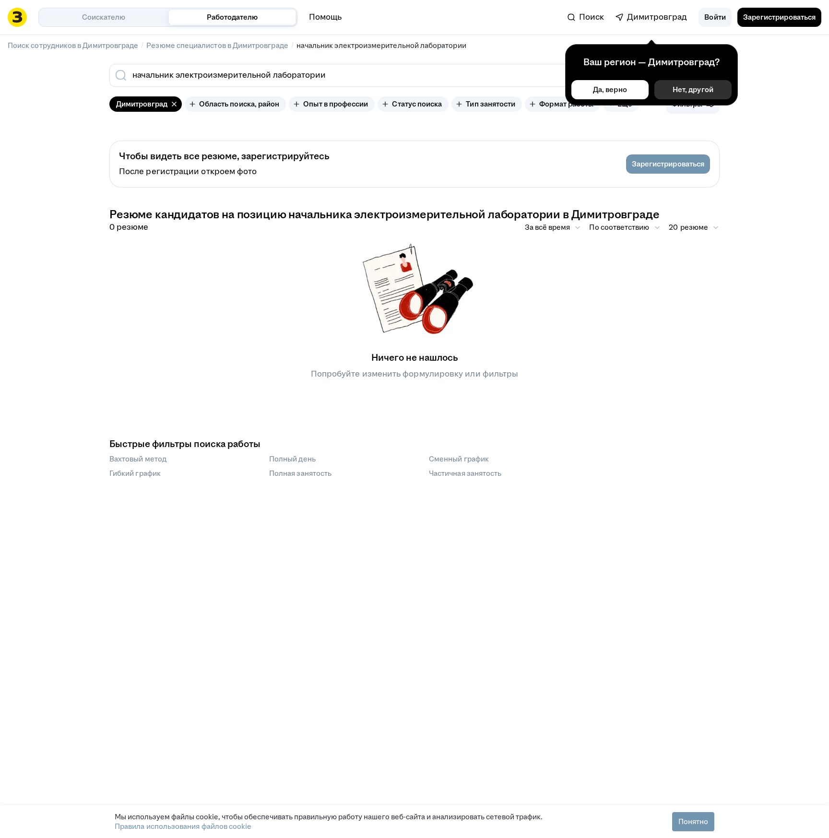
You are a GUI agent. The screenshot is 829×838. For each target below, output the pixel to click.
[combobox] (346, 75)
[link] (586, 17)
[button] (715, 17)
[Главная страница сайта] (17, 17)
